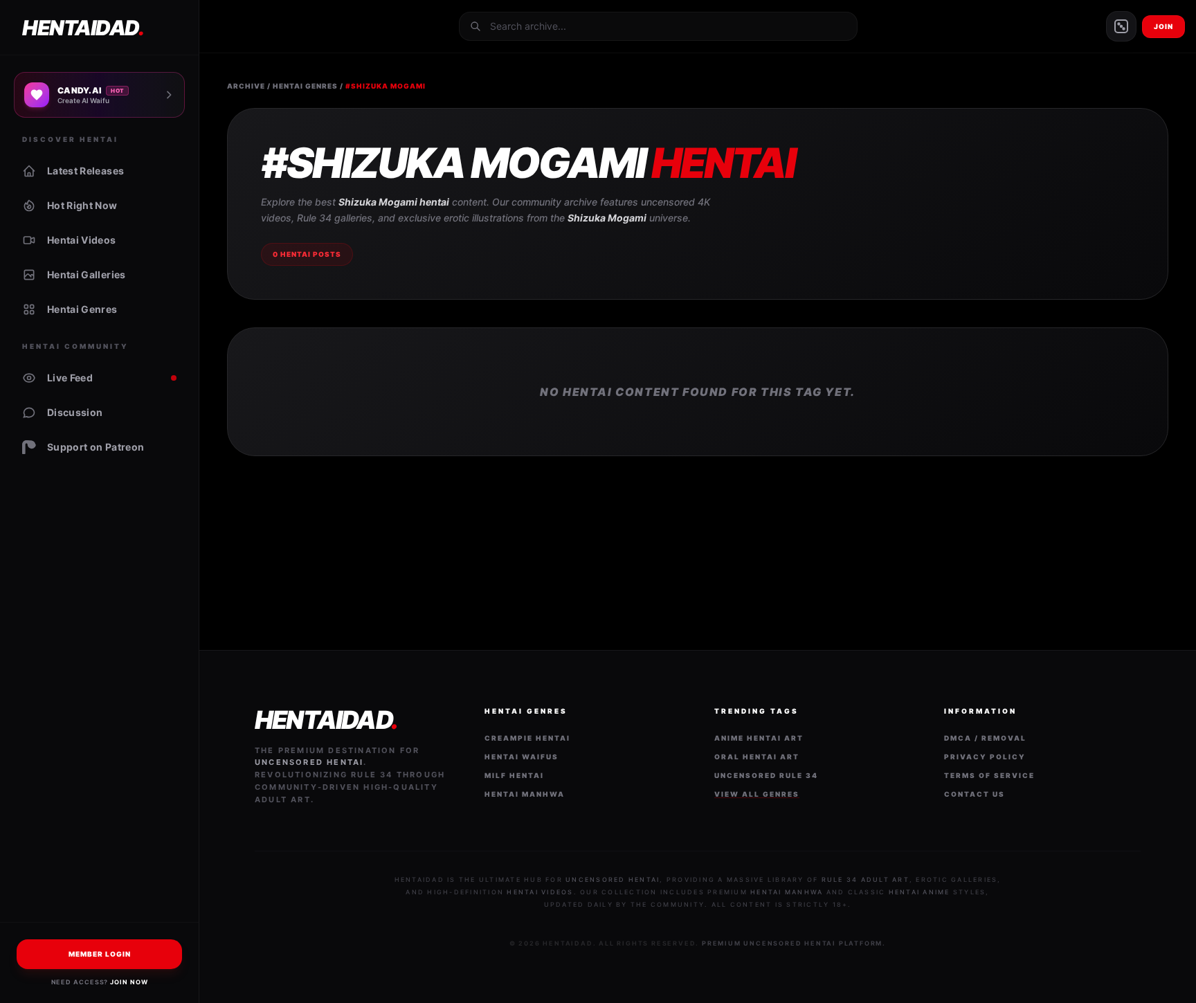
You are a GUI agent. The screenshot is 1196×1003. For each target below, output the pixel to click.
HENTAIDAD (82, 27)
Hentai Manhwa (524, 794)
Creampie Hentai (527, 738)
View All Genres (756, 794)
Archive (246, 86)
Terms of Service (989, 775)
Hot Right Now (82, 205)
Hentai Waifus (521, 756)
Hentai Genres (82, 309)
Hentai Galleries (86, 274)
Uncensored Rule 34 (766, 775)
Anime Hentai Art (759, 738)
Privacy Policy (985, 756)
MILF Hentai (514, 775)
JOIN (1163, 26)
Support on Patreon (95, 447)
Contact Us (974, 794)
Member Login (100, 954)
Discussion (75, 412)
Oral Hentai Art (756, 756)
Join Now (128, 982)
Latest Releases (85, 171)
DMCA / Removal (985, 738)
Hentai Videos (81, 240)
